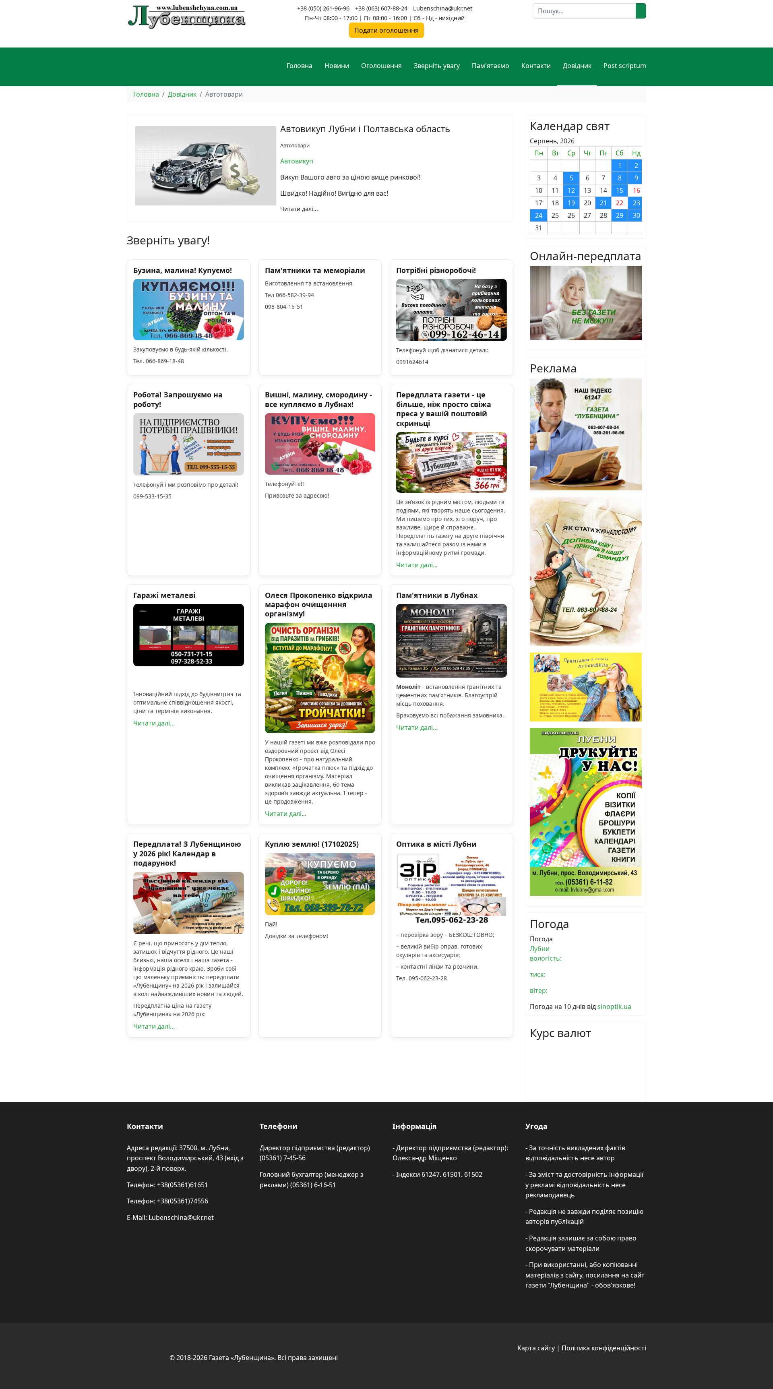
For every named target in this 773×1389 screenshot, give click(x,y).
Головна (299, 65)
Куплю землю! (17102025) (312, 844)
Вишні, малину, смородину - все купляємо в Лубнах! (318, 399)
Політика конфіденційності (604, 1348)
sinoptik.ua (614, 1006)
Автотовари (295, 145)
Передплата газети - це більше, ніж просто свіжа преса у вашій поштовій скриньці (443, 409)
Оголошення (381, 65)
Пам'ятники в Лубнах (436, 595)
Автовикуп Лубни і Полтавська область (365, 128)
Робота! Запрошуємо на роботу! (178, 399)
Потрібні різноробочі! (436, 270)
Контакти (536, 65)
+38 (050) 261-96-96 (323, 8)
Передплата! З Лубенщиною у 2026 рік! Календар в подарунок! (187, 853)
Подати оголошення (386, 30)
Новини (336, 65)
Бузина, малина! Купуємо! (182, 270)
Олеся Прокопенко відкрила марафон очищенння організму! (318, 604)
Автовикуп (296, 161)
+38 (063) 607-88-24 (381, 8)
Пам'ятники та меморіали (315, 270)
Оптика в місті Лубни (436, 844)
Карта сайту (536, 1348)
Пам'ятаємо (490, 65)
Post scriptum (625, 65)
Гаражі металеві (164, 595)
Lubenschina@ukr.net (442, 8)
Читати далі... (299, 209)
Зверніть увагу (437, 65)
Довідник (577, 65)
